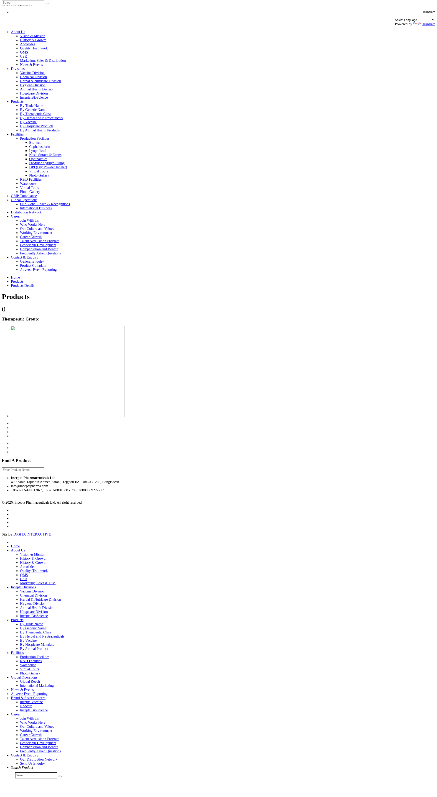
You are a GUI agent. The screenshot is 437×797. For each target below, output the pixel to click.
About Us (18, 32)
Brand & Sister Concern (28, 698)
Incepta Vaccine (31, 702)
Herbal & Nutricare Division (40, 81)
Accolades (27, 44)
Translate (428, 24)
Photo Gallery (39, 175)
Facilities (17, 134)
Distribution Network (26, 212)
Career (15, 216)
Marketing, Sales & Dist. (38, 583)
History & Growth (33, 40)
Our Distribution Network (38, 759)
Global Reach (30, 681)
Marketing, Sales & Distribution (43, 60)
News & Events (31, 65)
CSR (23, 56)
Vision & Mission (32, 36)
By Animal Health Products (40, 130)
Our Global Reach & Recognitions (45, 204)
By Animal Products (34, 649)
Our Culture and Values (37, 229)
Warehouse (28, 183)
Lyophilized (37, 151)
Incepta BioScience (34, 97)
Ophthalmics (38, 159)
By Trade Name (31, 106)
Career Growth (31, 237)
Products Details (22, 285)
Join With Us (29, 220)
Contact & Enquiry (24, 257)
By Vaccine (28, 122)
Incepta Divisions (23, 587)
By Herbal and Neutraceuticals (42, 636)
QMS (24, 52)
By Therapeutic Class (35, 114)
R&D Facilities (31, 179)
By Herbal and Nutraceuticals (41, 118)
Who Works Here (32, 224)
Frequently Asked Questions (40, 253)
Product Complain (33, 265)
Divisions (18, 69)
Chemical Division (33, 77)
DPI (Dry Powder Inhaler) (48, 167)
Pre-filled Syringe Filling (47, 163)
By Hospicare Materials (37, 644)
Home (15, 277)
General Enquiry (32, 261)
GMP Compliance (24, 196)
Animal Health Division (37, 89)
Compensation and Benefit (39, 249)
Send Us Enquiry (32, 763)
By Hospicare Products (36, 126)
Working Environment (36, 233)
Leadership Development (38, 245)
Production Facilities (34, 138)
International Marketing (37, 685)
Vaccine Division (32, 73)
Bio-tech (35, 142)
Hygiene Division (33, 85)
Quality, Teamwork (34, 48)
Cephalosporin (39, 147)
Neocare (26, 706)
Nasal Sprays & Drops (45, 155)
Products (17, 101)
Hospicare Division (34, 93)
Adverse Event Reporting (38, 270)
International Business (36, 208)
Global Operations (24, 200)
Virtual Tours (38, 171)
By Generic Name (33, 110)
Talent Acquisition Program (39, 241)
